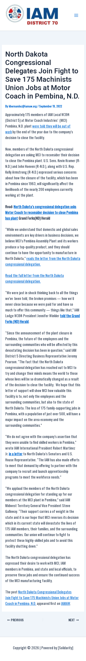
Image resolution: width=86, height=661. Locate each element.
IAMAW (65, 603)
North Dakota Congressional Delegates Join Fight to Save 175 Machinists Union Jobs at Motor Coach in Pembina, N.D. (42, 597)
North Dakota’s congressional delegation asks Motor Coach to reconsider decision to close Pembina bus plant (41, 212)
